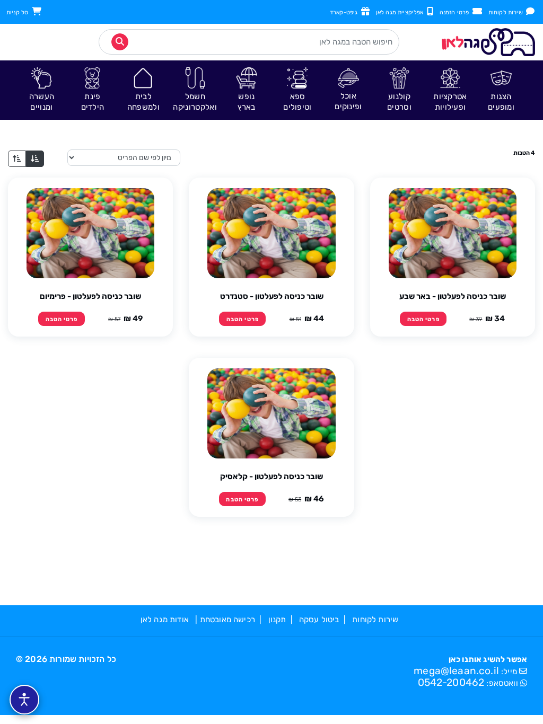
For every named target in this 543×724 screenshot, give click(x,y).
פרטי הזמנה (456, 12)
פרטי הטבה (423, 319)
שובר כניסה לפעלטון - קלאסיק (271, 476)
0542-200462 (451, 682)
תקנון (277, 619)
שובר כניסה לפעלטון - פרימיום (90, 296)
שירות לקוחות (507, 12)
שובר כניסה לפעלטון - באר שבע (452, 296)
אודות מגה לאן (165, 619)
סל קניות (19, 12)
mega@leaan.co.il (456, 671)
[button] (501, 90)
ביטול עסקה (319, 619)
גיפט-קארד (345, 12)
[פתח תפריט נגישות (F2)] (24, 699)
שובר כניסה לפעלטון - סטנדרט (271, 296)
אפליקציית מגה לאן (401, 12)
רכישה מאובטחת (227, 619)
